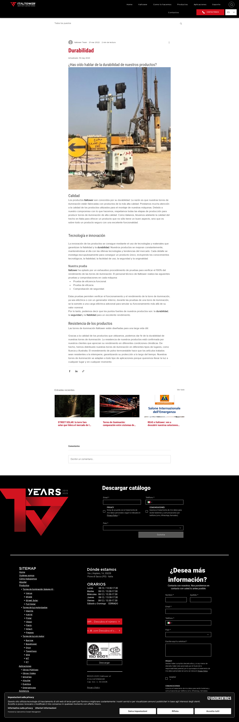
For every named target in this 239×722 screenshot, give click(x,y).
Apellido (194, 595)
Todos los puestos (62, 23)
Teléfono (150, 497)
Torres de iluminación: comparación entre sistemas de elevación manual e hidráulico (118, 424)
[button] (182, 4)
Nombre (169, 595)
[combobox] (143, 528)
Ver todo (181, 390)
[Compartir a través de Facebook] (69, 371)
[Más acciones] (169, 42)
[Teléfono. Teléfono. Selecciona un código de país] (150, 502)
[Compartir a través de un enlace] (83, 371)
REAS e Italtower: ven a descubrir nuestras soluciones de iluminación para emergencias (164, 424)
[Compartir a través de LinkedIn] (76, 371)
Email (106, 497)
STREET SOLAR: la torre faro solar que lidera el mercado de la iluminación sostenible (74, 424)
